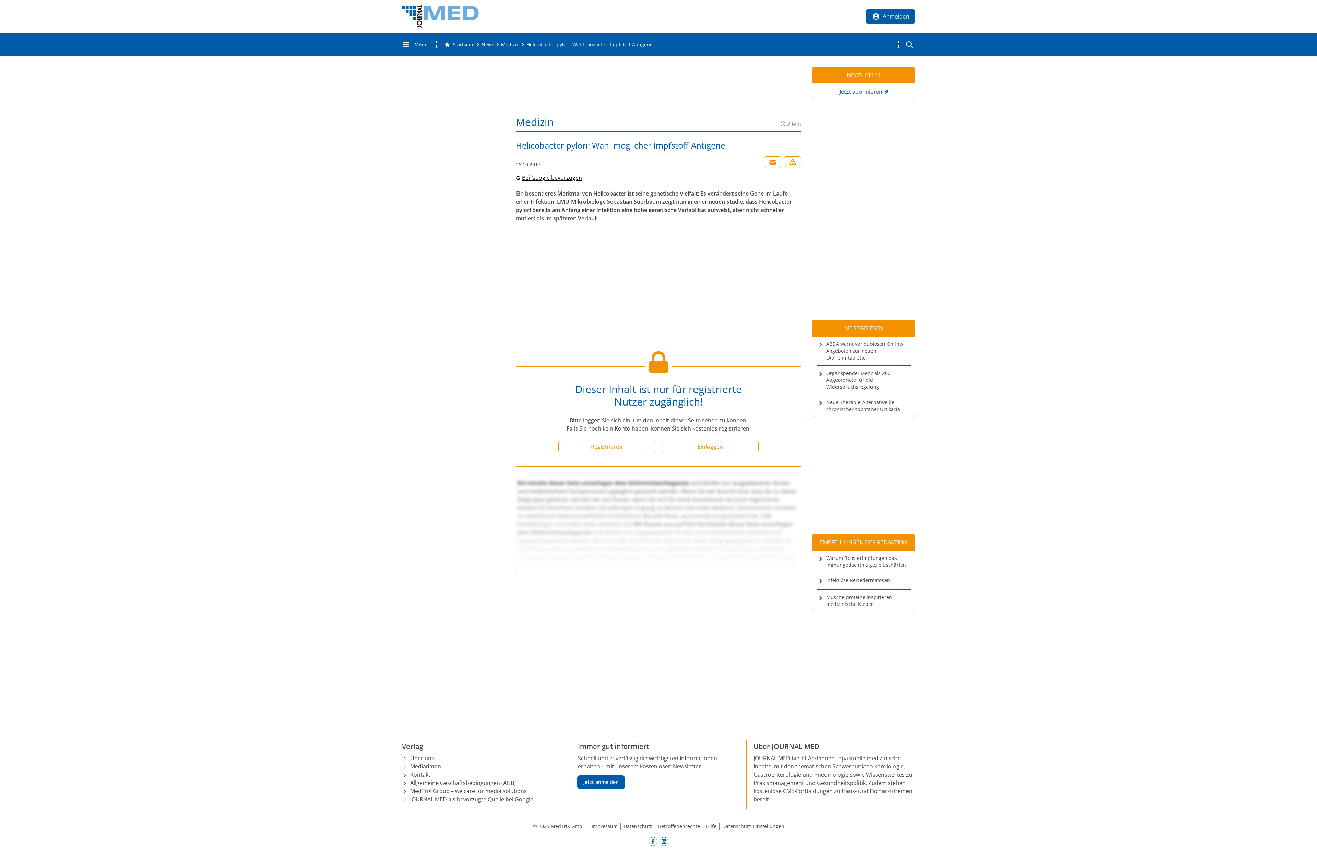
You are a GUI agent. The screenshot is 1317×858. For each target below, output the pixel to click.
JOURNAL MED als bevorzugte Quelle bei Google (471, 799)
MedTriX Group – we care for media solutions (468, 791)
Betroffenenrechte (679, 826)
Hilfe (711, 826)
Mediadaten (425, 766)
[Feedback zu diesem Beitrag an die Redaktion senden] (792, 162)
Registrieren (606, 446)
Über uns (422, 758)
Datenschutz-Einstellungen (753, 826)
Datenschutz (638, 826)
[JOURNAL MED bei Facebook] (653, 841)
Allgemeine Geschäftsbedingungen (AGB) (463, 783)
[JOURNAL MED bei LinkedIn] (663, 841)
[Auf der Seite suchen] (909, 44)
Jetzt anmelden (601, 782)
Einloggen (710, 446)
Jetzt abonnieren (861, 91)
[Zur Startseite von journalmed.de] (440, 16)
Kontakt (420, 774)
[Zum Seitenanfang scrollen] (1304, 845)
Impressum (605, 826)
